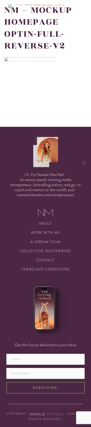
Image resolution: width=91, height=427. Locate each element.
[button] (45, 387)
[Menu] (85, 162)
